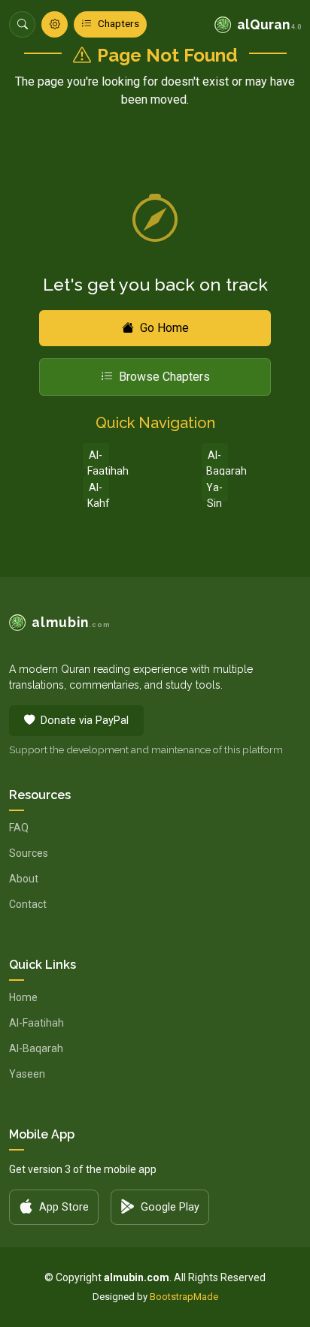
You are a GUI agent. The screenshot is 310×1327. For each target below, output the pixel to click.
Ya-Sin (214, 491)
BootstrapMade (184, 1296)
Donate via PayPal (85, 720)
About (23, 878)
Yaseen (27, 1074)
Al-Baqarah (217, 459)
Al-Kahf (98, 491)
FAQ (19, 827)
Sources (28, 853)
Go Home (164, 328)
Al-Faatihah (98, 459)
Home (23, 997)
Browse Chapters (164, 376)
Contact (28, 904)
